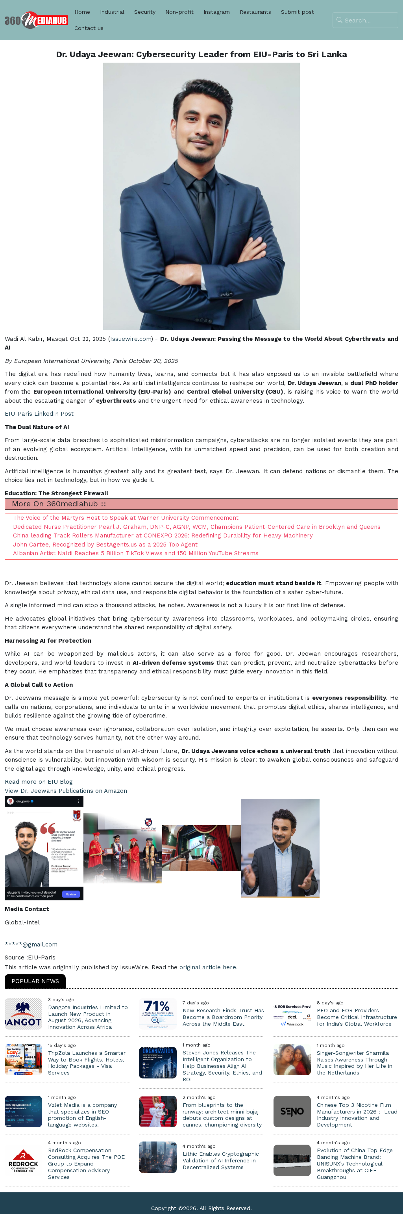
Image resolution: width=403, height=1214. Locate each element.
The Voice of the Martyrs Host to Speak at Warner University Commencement (125, 517)
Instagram (216, 12)
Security (144, 12)
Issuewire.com (130, 338)
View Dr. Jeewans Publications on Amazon (66, 790)
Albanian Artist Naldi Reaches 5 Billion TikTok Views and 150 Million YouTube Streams (136, 553)
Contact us (89, 28)
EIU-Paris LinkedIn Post (39, 413)
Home (82, 12)
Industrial (112, 12)
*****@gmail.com (31, 944)
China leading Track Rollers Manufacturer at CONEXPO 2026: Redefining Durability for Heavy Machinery (163, 535)
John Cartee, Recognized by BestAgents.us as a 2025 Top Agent (105, 544)
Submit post (297, 12)
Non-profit (179, 12)
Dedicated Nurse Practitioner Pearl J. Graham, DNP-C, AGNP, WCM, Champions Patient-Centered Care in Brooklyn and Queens (197, 526)
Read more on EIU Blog (39, 781)
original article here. (208, 967)
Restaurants (255, 12)
